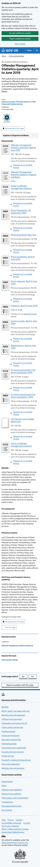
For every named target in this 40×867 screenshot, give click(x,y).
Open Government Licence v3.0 (15, 842)
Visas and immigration (11, 764)
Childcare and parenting (12, 719)
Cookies (19, 820)
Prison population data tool (23, 235)
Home (4, 56)
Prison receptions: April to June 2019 (23, 258)
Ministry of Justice (8, 102)
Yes (24, 676)
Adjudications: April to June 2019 (23, 346)
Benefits (5, 707)
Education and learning (11, 739)
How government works (11, 806)
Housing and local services (13, 752)
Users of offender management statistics (21, 444)
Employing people (9, 744)
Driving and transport (10, 735)
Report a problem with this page (20, 685)
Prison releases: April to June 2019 (24, 282)
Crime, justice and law (16, 56)
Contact (26, 823)
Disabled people (8, 731)
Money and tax (8, 756)
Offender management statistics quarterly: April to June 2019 (23, 148)
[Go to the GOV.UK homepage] (10, 50)
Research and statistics (11, 794)
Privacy (11, 820)
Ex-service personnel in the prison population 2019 (23, 371)
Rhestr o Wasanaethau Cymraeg (15, 829)
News (4, 785)
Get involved (7, 810)
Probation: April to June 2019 (24, 305)
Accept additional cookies (20, 33)
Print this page (10, 627)
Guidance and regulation (12, 790)
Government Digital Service (13, 832)
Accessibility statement (11, 823)
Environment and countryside (14, 748)
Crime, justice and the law (12, 727)
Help (4, 820)
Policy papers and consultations (15, 798)
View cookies (20, 44)
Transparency (7, 802)
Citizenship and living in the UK (14, 723)
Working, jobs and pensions (13, 768)
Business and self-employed (13, 715)
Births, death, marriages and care (16, 711)
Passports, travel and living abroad (16, 760)
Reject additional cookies (20, 39)
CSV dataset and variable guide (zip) (22, 420)
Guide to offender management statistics (21, 187)
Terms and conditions (10, 826)
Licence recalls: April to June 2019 (24, 322)
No (34, 676)
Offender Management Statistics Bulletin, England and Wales (23, 175)
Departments (7, 781)
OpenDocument (30, 314)
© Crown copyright (20, 861)
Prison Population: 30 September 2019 (21, 211)
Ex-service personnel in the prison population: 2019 (23, 395)
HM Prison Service (23, 102)
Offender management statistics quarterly (17, 645)
